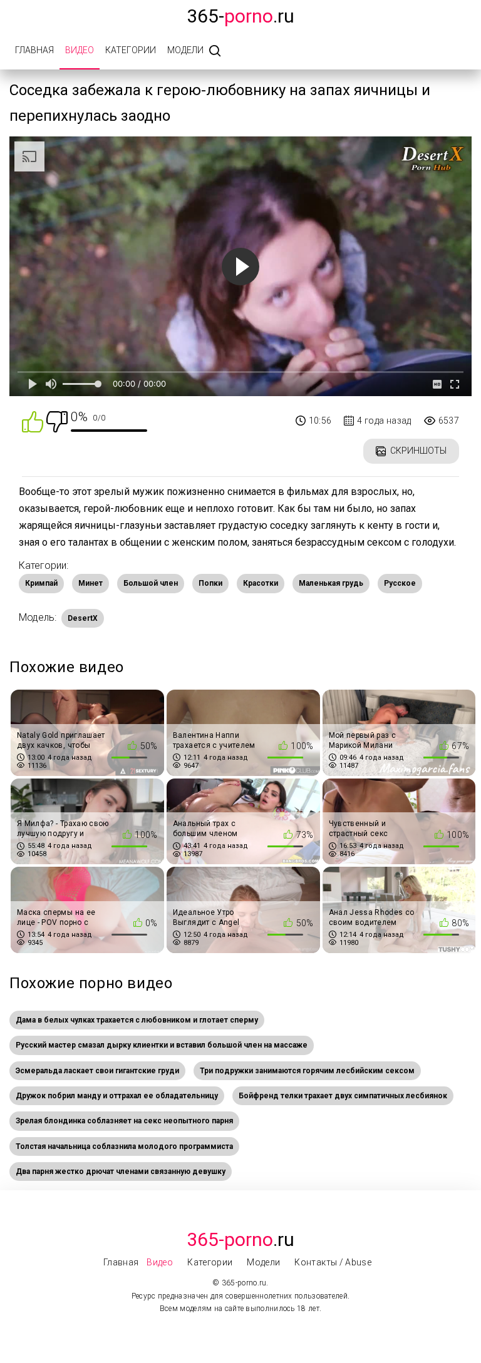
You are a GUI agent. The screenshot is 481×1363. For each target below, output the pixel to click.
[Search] (214, 51)
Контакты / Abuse (332, 1262)
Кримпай (41, 583)
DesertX (83, 618)
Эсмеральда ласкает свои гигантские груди (97, 1070)
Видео (79, 50)
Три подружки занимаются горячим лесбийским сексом (307, 1070)
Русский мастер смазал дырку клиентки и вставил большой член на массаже (162, 1045)
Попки (210, 583)
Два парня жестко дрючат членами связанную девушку (120, 1171)
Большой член (150, 583)
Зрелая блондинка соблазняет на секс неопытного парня (124, 1120)
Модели (185, 50)
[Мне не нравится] (57, 420)
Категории (130, 50)
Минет (90, 583)
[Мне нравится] (32, 420)
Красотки (260, 583)
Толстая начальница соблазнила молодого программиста (124, 1146)
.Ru (240, 1239)
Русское (400, 583)
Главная (34, 50)
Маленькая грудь (331, 583)
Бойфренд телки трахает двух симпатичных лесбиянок (343, 1095)
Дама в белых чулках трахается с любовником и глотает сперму (137, 1020)
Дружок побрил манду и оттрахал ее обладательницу (117, 1095)
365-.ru (240, 16)
